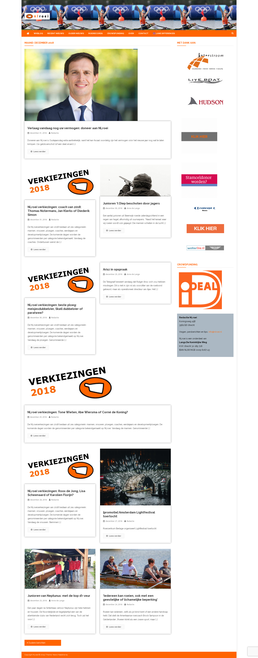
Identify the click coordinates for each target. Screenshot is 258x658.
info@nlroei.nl (215, 332)
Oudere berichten (36, 643)
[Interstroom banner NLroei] (205, 61)
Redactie (55, 133)
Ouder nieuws (76, 33)
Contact (143, 33)
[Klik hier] (199, 135)
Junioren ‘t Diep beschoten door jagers (131, 203)
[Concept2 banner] (205, 209)
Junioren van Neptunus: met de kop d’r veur (59, 596)
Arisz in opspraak (115, 269)
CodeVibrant (73, 655)
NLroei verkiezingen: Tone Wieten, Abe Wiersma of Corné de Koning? (77, 412)
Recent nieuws (55, 33)
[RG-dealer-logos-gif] (205, 228)
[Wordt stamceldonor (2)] (199, 180)
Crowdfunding (115, 33)
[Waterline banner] (205, 248)
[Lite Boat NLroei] (205, 81)
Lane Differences (165, 33)
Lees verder (39, 151)
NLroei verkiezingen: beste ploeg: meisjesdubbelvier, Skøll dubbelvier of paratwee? (55, 309)
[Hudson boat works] (205, 100)
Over (131, 33)
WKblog (38, 33)
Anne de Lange (133, 208)
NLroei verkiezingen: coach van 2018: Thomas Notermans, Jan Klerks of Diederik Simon (59, 211)
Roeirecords (95, 33)
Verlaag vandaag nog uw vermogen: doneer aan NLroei (67, 128)
